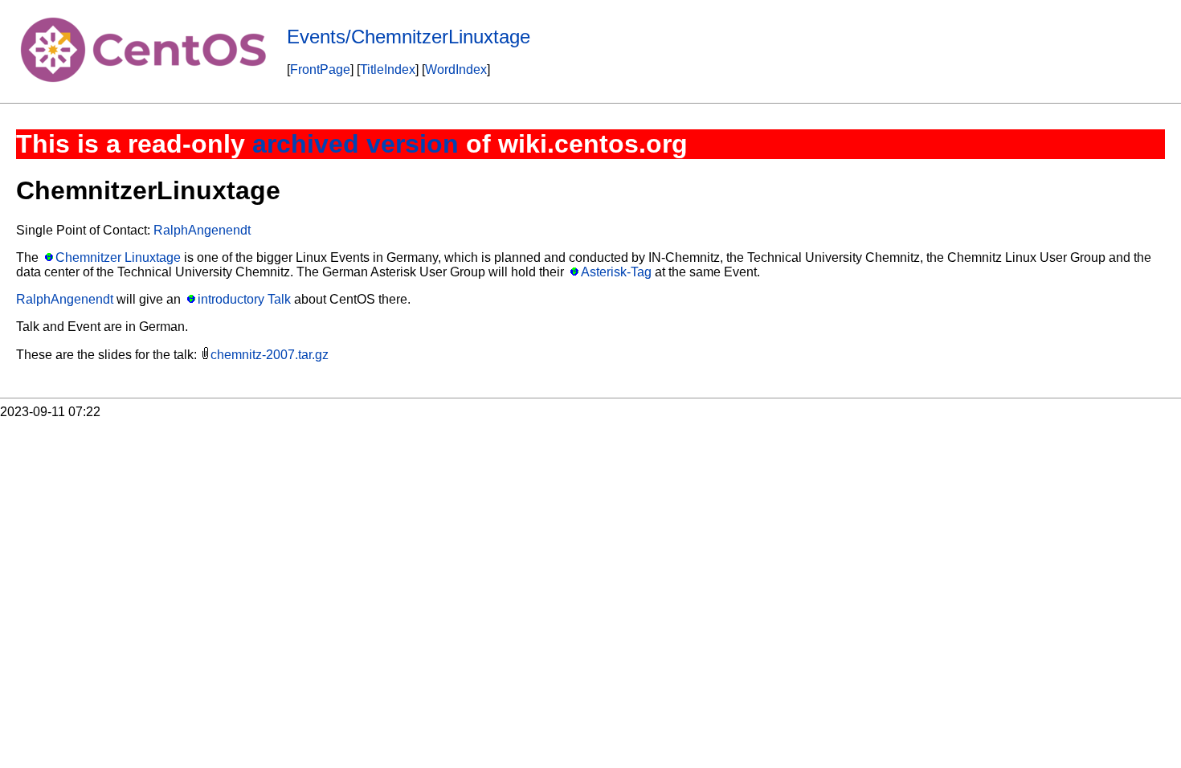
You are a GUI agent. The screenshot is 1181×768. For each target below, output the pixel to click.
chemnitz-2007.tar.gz (269, 355)
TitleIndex (387, 69)
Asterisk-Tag (616, 272)
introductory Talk (244, 299)
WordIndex (456, 69)
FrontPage (320, 69)
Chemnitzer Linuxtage (118, 257)
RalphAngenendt (202, 230)
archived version (355, 143)
